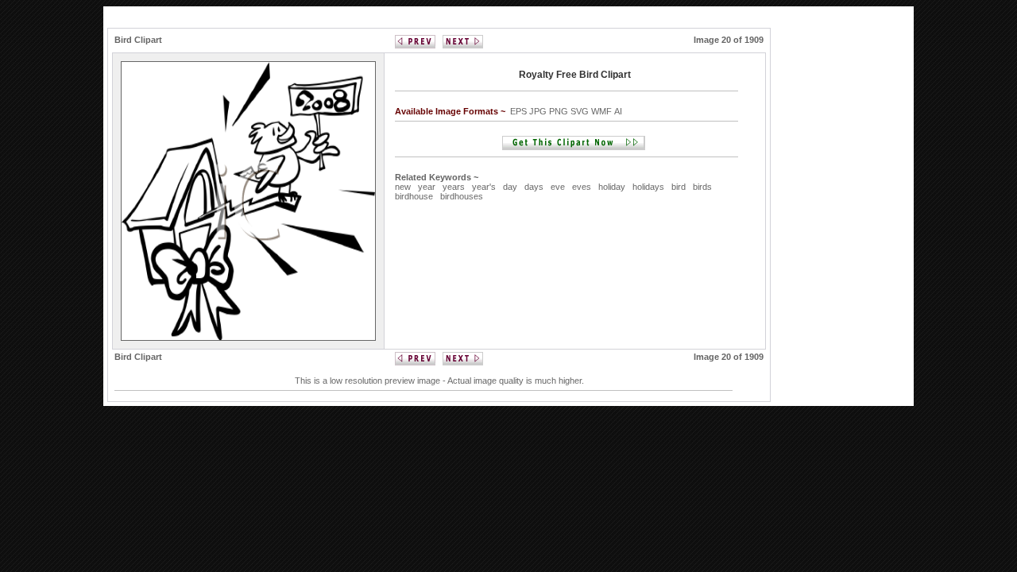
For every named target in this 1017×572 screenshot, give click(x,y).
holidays (648, 186)
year (426, 186)
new (403, 186)
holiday (611, 186)
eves (581, 186)
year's (484, 186)
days (533, 186)
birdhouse (414, 196)
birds (702, 186)
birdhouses (461, 196)
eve (558, 186)
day (510, 186)
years (454, 186)
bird (678, 186)
